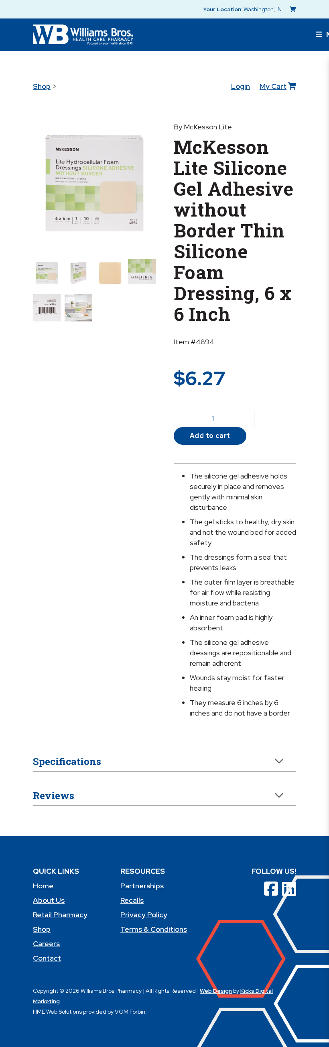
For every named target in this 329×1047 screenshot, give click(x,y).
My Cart (273, 86)
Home (43, 885)
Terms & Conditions (153, 929)
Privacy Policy (143, 914)
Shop (42, 86)
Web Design (216, 990)
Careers (46, 943)
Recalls (132, 900)
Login (240, 86)
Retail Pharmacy (60, 914)
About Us (49, 900)
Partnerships (142, 885)
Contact (47, 958)
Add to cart (210, 435)
